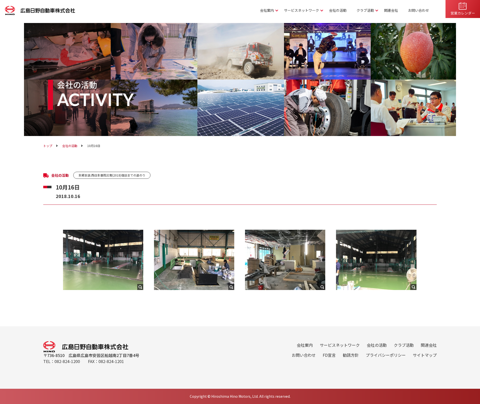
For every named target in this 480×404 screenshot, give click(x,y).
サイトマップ (425, 355)
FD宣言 (329, 355)
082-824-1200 (67, 361)
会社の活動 (337, 10)
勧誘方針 (351, 355)
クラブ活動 (365, 10)
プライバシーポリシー (386, 355)
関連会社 (391, 10)
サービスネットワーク (301, 10)
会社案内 (267, 10)
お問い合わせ (418, 10)
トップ (47, 146)
